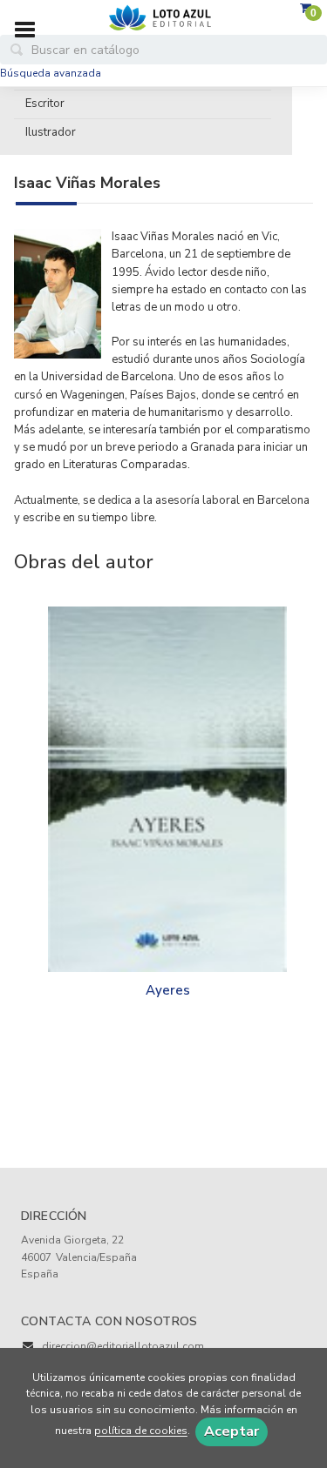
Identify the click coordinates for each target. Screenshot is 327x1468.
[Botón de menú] (31, 30)
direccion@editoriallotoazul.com (123, 1346)
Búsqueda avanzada (50, 73)
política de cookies (140, 1431)
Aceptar (231, 1431)
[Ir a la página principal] (164, 18)
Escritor (45, 103)
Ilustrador (50, 132)
